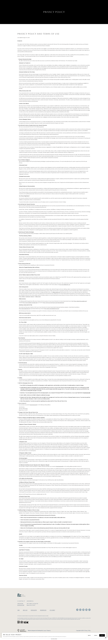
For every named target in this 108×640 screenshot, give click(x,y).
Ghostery (32, 296)
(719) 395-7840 (20, 603)
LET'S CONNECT (52, 610)
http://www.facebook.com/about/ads (30, 302)
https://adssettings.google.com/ (80, 301)
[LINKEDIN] (80, 610)
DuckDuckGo (27, 296)
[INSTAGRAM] (89, 610)
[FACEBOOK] (77, 610)
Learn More (78, 619)
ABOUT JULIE (25, 610)
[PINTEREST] (83, 610)
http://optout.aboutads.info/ (24, 308)
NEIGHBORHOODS (43, 610)
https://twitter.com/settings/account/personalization (53, 302)
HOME (18, 610)
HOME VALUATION (34, 610)
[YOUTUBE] (86, 610)
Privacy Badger (22, 296)
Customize (95, 635)
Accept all (102, 635)
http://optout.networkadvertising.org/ (51, 308)
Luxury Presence (47, 630)
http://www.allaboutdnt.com (64, 284)
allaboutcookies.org (56, 292)
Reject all (89, 635)
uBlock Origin (37, 296)
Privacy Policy (88, 630)
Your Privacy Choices (54, 638)
